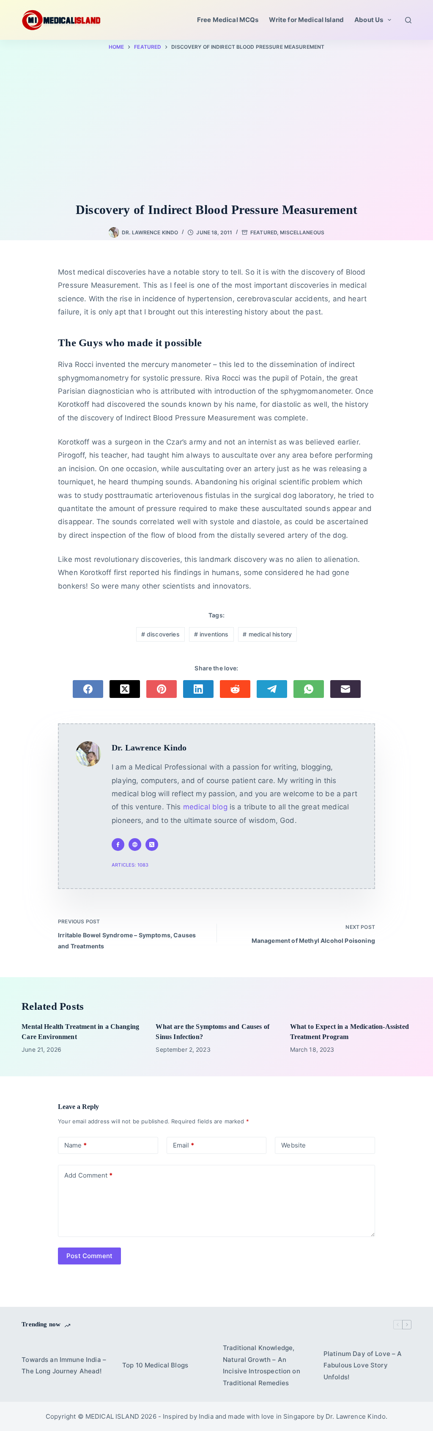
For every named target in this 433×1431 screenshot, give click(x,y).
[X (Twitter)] (125, 689)
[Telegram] (272, 689)
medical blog (205, 807)
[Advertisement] (216, 128)
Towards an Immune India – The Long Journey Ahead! (64, 1365)
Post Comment (89, 1256)
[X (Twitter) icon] (151, 844)
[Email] (345, 689)
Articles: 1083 (130, 865)
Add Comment (88, 1175)
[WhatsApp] (308, 689)
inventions (211, 634)
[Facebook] (88, 689)
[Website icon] (135, 844)
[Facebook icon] (118, 844)
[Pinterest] (161, 689)
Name (75, 1145)
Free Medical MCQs (228, 20)
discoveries (160, 634)
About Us (368, 20)
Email (183, 1145)
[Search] (408, 20)
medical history (267, 634)
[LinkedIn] (198, 689)
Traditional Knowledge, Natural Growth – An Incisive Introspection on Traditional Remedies (261, 1365)
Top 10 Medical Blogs (155, 1365)
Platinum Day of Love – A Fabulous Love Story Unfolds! (362, 1365)
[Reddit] (235, 689)
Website (293, 1145)
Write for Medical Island (306, 20)
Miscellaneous (302, 232)
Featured (263, 232)
